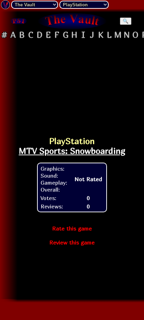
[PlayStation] (18, 20)
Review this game (72, 242)
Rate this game (72, 228)
